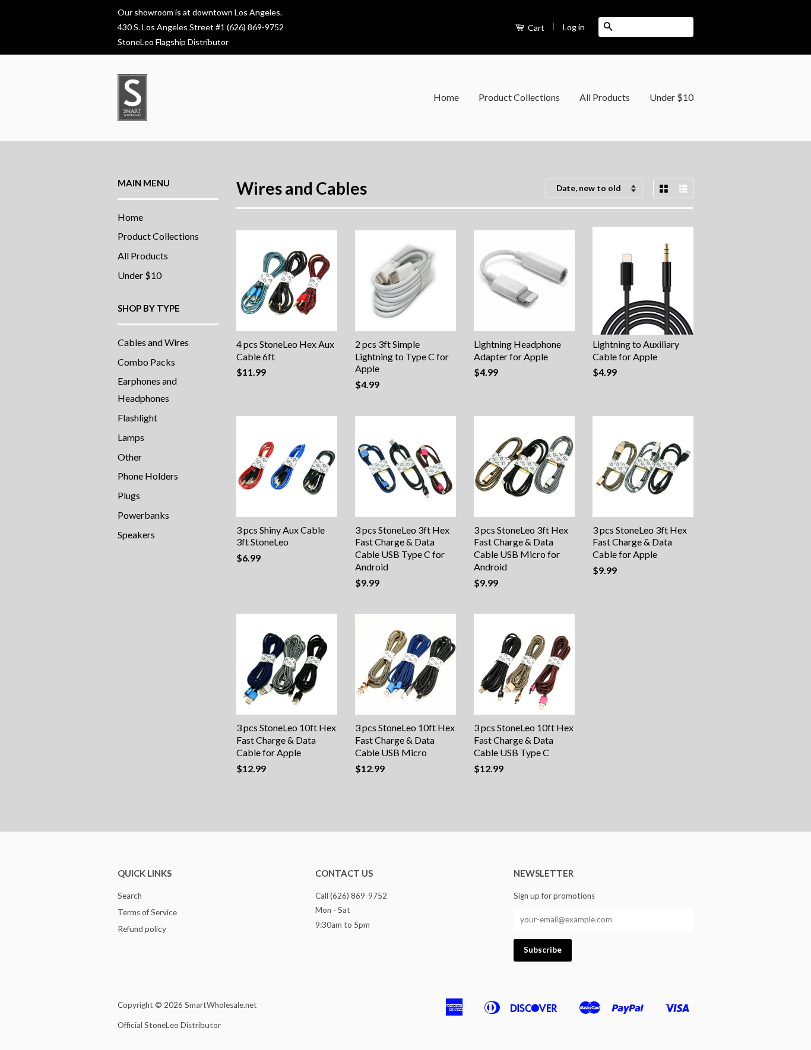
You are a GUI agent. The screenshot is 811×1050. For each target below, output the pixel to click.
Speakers (136, 534)
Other (130, 456)
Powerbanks (143, 515)
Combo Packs (146, 361)
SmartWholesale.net (221, 1005)
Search (130, 895)
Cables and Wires (153, 342)
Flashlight (137, 417)
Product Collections (519, 97)
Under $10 (671, 97)
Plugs (129, 495)
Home (446, 97)
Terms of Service (147, 912)
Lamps (131, 437)
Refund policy (142, 929)
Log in (574, 27)
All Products (604, 97)
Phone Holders (148, 475)
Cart (535, 28)
